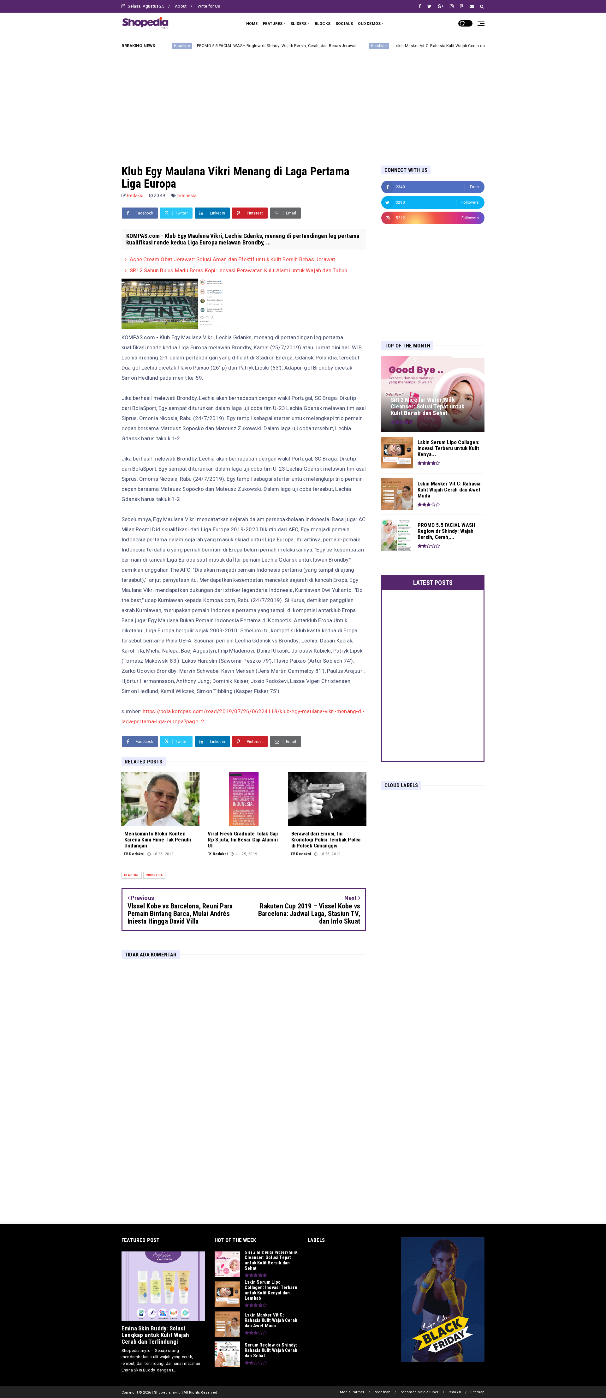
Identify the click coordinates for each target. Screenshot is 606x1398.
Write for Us (209, 6)
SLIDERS (298, 23)
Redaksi (454, 1392)
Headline (322, 46)
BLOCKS (322, 23)
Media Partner (352, 1392)
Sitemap (477, 1392)
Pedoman (381, 1392)
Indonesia (187, 195)
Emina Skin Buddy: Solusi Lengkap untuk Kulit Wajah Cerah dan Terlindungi (155, 1335)
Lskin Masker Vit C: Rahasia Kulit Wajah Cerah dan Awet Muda (395, 45)
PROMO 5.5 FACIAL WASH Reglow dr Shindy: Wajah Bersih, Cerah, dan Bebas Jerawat (220, 45)
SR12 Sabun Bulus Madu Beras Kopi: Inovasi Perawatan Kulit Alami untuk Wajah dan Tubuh (238, 270)
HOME (252, 23)
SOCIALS (344, 23)
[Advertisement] (303, 102)
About (181, 6)
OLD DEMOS (369, 23)
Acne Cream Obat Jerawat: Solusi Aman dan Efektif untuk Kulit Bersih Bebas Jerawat (232, 259)
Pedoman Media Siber (419, 1392)
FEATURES (273, 23)
